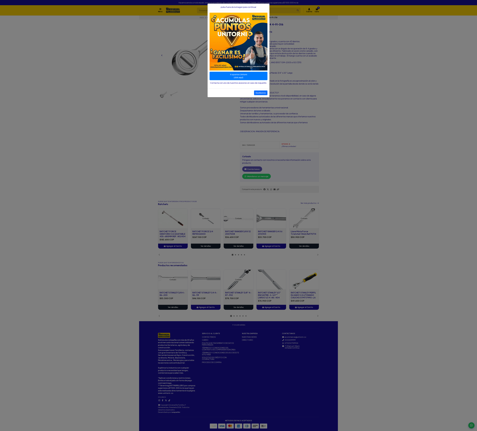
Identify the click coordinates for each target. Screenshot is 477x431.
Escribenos (261, 92)
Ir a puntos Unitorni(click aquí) (238, 76)
